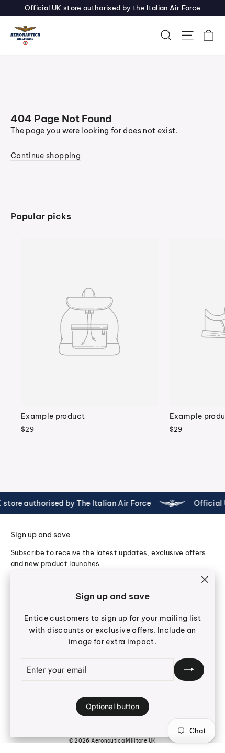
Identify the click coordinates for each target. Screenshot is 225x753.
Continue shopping (45, 155)
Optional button (112, 706)
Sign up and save (40, 534)
